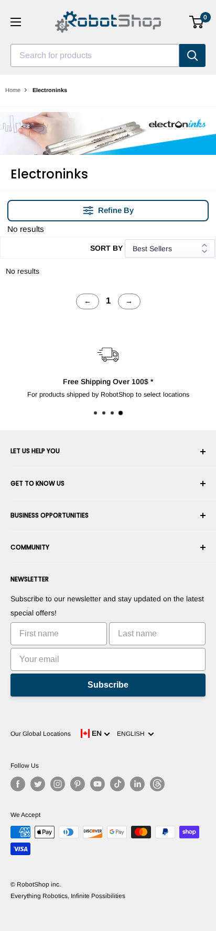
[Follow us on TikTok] (117, 784)
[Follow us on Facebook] (17, 784)
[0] (196, 22)
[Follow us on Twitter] (37, 784)
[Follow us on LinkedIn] (137, 784)
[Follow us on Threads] (157, 784)
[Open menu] (15, 22)
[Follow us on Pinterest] (77, 784)
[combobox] (94, 55)
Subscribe (108, 684)
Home (12, 90)
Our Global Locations (40, 733)
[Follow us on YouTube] (97, 784)
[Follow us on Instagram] (57, 784)
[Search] (192, 55)
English (132, 733)
